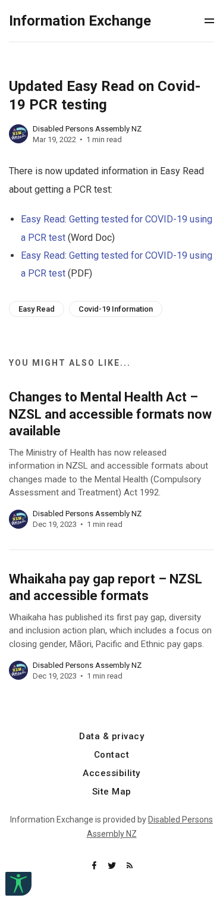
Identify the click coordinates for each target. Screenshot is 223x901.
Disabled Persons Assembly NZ (87, 128)
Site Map (111, 791)
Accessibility (111, 773)
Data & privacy (111, 736)
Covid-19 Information (115, 308)
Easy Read (36, 308)
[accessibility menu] (18, 884)
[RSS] (129, 866)
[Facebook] (95, 866)
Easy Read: (45, 219)
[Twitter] (113, 866)
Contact (112, 755)
